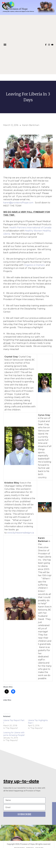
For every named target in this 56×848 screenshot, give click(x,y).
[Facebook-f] (46, 45)
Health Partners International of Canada (30, 227)
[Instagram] (49, 45)
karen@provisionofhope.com (18, 202)
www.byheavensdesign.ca (20, 532)
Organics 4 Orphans (34, 265)
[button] (5, 45)
